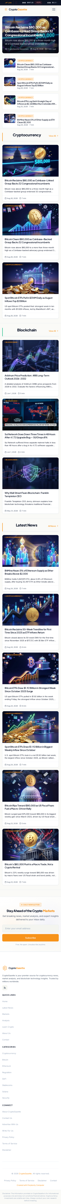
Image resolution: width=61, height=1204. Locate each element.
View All (52, 135)
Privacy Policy (8, 1137)
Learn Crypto (8, 1027)
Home (5, 1001)
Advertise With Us (10, 1124)
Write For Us (7, 1131)
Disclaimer (6, 1150)
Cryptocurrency (15, 22)
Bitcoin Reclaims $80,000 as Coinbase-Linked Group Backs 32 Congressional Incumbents (29, 31)
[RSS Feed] (4, 987)
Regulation (6, 1072)
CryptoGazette (25, 1173)
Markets (5, 1014)
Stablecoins (7, 1085)
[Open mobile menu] (53, 9)
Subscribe (30, 937)
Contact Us (7, 1118)
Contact (5, 1040)
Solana (5, 1091)
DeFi (4, 1079)
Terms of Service (9, 1143)
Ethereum (6, 1066)
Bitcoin (5, 1060)
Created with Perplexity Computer (30, 1185)
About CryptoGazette (11, 1112)
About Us (6, 1033)
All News (52, 526)
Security (5, 1098)
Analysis (6, 1020)
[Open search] (47, 9)
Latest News (7, 1008)
